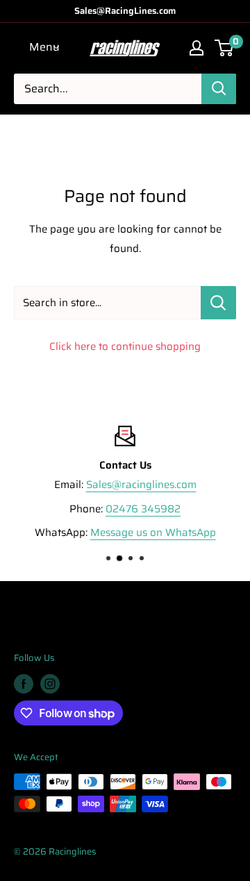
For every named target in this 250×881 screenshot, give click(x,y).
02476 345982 (143, 509)
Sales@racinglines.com (141, 484)
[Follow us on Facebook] (23, 684)
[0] (224, 48)
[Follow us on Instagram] (50, 684)
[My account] (196, 48)
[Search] (218, 89)
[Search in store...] (218, 302)
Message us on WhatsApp (153, 532)
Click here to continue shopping (125, 346)
